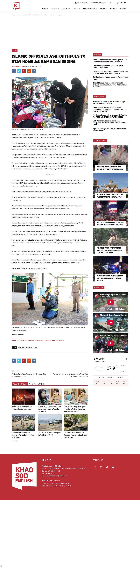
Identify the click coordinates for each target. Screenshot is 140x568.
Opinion (102, 9)
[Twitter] (121, 2)
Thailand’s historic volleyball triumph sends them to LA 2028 (109, 103)
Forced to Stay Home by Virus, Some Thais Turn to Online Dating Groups (70, 375)
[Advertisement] (70, 32)
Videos (122, 9)
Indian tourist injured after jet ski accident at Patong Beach (110, 278)
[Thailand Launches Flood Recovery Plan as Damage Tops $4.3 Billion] (23, 422)
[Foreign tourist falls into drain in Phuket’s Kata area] (110, 158)
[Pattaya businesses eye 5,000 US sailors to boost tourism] (110, 213)
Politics (54, 9)
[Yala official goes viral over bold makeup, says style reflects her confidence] (50, 397)
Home (13, 15)
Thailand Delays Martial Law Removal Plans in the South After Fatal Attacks (75, 435)
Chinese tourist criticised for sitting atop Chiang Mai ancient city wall (109, 250)
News (44, 9)
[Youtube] (125, 2)
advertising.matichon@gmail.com (58, 483)
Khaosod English (20, 66)
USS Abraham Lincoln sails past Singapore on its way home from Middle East (110, 123)
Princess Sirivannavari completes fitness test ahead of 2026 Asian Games (110, 72)
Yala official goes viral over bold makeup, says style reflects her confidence (49, 409)
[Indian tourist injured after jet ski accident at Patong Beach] (110, 269)
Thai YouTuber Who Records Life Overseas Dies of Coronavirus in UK (29, 375)
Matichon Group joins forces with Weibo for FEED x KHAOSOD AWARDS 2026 (110, 116)
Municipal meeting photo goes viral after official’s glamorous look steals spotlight (75, 409)
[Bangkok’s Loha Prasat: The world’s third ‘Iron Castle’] (110, 185)
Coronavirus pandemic (25, 347)
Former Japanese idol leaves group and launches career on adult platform (110, 61)
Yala (35, 347)
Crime (76, 9)
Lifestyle (65, 9)
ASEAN (112, 9)
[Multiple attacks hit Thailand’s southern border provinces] (23, 397)
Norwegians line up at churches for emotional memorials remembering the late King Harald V (110, 109)
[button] (110, 3)
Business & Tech (89, 9)
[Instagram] (117, 2)
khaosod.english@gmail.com (57, 476)
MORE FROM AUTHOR (36, 384)
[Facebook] (114, 2)
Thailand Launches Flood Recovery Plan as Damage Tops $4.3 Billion (23, 435)
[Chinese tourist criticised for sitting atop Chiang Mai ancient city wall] (110, 241)
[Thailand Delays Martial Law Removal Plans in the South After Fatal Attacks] (76, 422)
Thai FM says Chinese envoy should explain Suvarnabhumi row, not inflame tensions (110, 85)
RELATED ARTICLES (20, 384)
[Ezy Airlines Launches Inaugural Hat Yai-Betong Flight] (50, 422)
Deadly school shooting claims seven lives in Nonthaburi (108, 67)
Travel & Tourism (100, 140)
